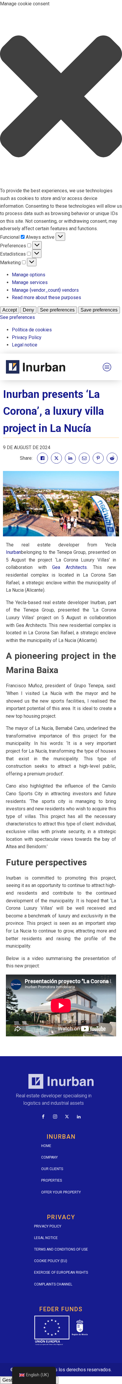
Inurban (13, 552)
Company (49, 1157)
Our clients (52, 1169)
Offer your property (61, 1192)
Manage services (30, 282)
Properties (51, 1180)
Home (46, 1146)
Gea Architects (69, 567)
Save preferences (99, 309)
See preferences (57, 309)
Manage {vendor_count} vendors (45, 290)
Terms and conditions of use (61, 1249)
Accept (9, 309)
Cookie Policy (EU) (50, 1261)
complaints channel (53, 1284)
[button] (61, 97)
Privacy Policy (26, 337)
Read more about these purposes (46, 297)
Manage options (28, 275)
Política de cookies (32, 330)
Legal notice (24, 345)
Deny (28, 309)
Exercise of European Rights (61, 1272)
